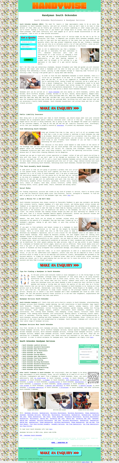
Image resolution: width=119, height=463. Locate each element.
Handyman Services (31, 413)
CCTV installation (72, 380)
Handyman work (25, 92)
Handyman (95, 418)
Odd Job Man (90, 422)
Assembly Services (58, 424)
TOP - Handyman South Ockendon (31, 435)
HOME (76, 11)
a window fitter (54, 382)
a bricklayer (64, 387)
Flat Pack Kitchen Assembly (40, 424)
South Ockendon (54, 92)
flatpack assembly (40, 306)
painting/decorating (89, 315)
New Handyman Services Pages (30, 448)
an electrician (40, 378)
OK (91, 462)
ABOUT (84, 11)
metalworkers (79, 382)
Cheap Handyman (57, 416)
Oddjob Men (44, 418)
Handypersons (44, 413)
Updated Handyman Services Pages (45, 448)
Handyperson (76, 415)
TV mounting (82, 313)
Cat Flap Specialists (73, 424)
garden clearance (63, 383)
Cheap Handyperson (91, 413)
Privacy (98, 448)
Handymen (23, 415)
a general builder (85, 385)
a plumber (46, 380)
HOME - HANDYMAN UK (59, 442)
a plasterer (36, 383)
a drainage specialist (35, 387)
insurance (60, 125)
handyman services (83, 97)
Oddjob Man (46, 415)
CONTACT (89, 11)
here (91, 337)
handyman (46, 101)
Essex (83, 317)
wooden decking (51, 304)
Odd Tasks (46, 416)
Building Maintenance (58, 413)
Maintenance (56, 415)
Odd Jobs (58, 420)
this (69, 195)
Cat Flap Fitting (26, 426)
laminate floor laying (58, 315)
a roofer (30, 382)
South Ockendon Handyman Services (37, 341)
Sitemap (20, 448)
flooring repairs (42, 315)
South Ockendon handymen (28, 302)
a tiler (66, 378)
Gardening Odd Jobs (57, 418)
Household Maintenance (73, 416)
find (25, 328)
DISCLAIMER (96, 11)
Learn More (85, 462)
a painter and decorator (54, 385)
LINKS (80, 11)
